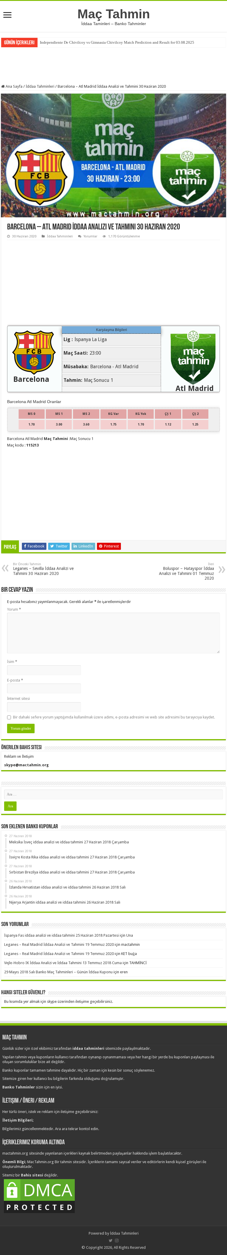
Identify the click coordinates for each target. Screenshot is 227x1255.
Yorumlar (90, 236)
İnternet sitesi (18, 698)
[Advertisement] (113, 65)
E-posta (15, 680)
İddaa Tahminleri (40, 86)
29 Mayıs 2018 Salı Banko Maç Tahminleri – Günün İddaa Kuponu (58, 972)
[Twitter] (110, 1240)
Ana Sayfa (13, 86)
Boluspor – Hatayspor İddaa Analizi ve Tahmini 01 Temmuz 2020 (186, 571)
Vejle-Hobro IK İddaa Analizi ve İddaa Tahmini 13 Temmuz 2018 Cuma (63, 963)
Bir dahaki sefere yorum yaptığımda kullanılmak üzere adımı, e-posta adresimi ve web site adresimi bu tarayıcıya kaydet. (114, 717)
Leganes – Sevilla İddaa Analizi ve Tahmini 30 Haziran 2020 (43, 569)
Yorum (14, 609)
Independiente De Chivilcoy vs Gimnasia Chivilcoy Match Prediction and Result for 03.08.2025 (117, 42)
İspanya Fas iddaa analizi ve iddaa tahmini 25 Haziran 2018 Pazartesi (61, 935)
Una (129, 935)
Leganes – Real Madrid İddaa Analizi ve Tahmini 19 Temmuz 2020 (59, 944)
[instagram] (116, 1240)
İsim (12, 661)
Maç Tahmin (113, 14)
